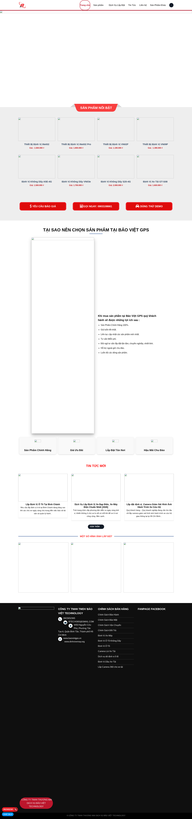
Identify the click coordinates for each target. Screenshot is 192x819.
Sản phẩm (98, 5)
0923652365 (8, 809)
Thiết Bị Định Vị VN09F (155, 144)
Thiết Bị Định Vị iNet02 (36, 144)
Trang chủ (85, 5)
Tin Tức (132, 5)
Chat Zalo (7, 814)
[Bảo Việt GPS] (31, 5)
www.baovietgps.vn (72, 638)
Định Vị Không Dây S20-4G (116, 181)
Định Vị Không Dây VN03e (76, 181)
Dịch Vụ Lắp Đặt (117, 5)
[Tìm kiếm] (171, 5)
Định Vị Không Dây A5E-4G (37, 181)
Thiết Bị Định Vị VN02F (115, 144)
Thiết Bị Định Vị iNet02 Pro (76, 144)
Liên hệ (143, 5)
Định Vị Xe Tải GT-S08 (155, 181)
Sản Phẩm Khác (158, 5)
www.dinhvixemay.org (74, 641)
